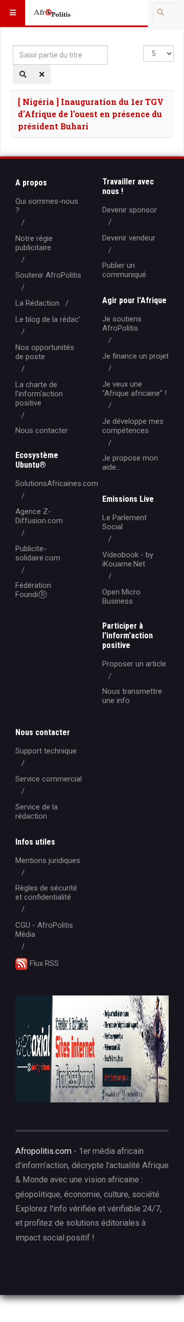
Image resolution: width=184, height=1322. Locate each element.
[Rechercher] (23, 74)
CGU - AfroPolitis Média (44, 930)
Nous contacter (41, 430)
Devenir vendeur (128, 237)
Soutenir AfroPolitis (48, 275)
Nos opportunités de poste (44, 352)
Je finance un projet (135, 356)
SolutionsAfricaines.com (56, 483)
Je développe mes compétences (133, 426)
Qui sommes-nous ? (46, 206)
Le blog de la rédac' (47, 319)
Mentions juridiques (47, 860)
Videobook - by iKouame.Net (127, 559)
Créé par (61, 1270)
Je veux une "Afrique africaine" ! (134, 389)
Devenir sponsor (129, 209)
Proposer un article (134, 663)
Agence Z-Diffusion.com (39, 516)
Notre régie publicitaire (34, 243)
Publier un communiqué (124, 270)
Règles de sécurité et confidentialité (46, 892)
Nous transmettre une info (132, 696)
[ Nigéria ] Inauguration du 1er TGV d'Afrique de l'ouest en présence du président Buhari (91, 113)
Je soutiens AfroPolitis (122, 323)
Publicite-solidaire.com (37, 553)
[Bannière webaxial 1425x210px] (92, 1048)
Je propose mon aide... (130, 462)
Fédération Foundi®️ (33, 590)
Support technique (46, 751)
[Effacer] (42, 74)
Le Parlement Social (124, 522)
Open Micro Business (121, 596)
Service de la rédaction (36, 811)
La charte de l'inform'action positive (39, 394)
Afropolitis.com (43, 1151)
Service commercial (48, 779)
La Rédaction (37, 303)
